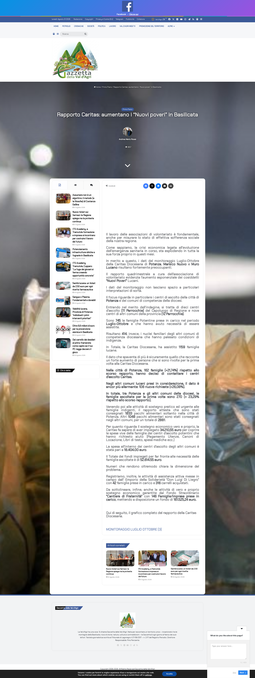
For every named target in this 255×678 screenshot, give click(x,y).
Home (98, 87)
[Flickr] (124, 645)
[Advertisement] (153, 59)
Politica (101, 26)
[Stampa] (170, 186)
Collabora (141, 19)
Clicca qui (133, 14)
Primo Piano (107, 87)
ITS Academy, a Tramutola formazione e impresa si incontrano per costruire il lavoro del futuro (152, 573)
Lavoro (112, 26)
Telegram (119, 19)
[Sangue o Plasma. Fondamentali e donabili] (63, 300)
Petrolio (66, 26)
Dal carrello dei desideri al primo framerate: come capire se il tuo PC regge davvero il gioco (84, 346)
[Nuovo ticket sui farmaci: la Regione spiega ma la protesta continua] (120, 558)
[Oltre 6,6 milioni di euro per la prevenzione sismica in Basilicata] (63, 329)
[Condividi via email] (164, 186)
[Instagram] (130, 645)
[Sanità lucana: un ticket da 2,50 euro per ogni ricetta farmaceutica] (185, 558)
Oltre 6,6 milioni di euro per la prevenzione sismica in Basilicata (84, 329)
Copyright (89, 19)
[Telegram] (133, 645)
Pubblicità (130, 19)
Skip (234, 673)
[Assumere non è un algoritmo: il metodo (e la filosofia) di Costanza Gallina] (63, 198)
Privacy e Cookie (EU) (104, 19)
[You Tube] (127, 645)
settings (148, 675)
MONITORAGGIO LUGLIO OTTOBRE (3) (134, 529)
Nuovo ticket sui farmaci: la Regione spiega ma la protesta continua (119, 571)
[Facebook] (145, 186)
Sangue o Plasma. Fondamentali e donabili (84, 298)
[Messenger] (158, 186)
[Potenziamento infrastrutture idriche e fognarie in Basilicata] (63, 253)
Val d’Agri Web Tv (127, 26)
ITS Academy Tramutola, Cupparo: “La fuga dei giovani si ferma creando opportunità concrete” (83, 269)
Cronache (79, 26)
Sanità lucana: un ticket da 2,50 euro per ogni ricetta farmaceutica (184, 571)
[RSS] (137, 645)
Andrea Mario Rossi (127, 139)
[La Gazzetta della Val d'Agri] (75, 60)
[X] (152, 186)
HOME (56, 26)
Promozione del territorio (151, 26)
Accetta (169, 674)
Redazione (78, 19)
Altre (170, 26)
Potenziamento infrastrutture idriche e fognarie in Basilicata (84, 252)
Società (90, 26)
